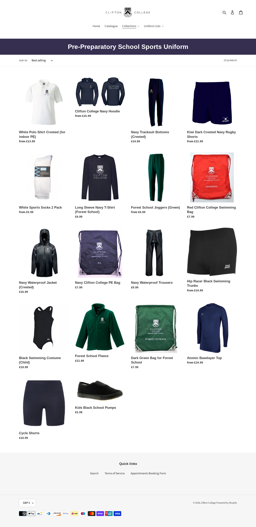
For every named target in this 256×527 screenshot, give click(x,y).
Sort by (23, 60)
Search (94, 473)
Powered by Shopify (226, 503)
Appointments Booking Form (148, 473)
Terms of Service (115, 473)
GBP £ (26, 503)
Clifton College (208, 503)
